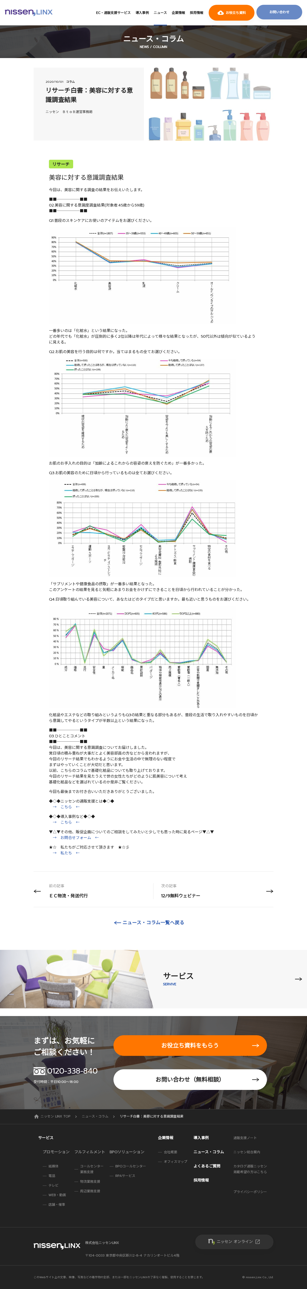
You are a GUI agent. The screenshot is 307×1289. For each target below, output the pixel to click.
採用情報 (196, 12)
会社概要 (170, 1152)
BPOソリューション (127, 1152)
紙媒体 (53, 1166)
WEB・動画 (57, 1195)
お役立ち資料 (232, 13)
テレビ (53, 1185)
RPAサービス (125, 1175)
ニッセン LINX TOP (53, 1116)
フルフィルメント (89, 1152)
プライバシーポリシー (250, 1191)
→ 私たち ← (66, 853)
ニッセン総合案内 (246, 1152)
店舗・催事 (56, 1204)
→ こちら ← (66, 807)
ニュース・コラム (96, 1116)
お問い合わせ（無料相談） (190, 1079)
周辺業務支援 (90, 1191)
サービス (45, 1138)
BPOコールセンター (130, 1166)
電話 (51, 1175)
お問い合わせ (279, 12)
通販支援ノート (245, 1138)
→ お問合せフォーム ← (76, 838)
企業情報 (178, 12)
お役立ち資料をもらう (190, 1045)
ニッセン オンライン (238, 1242)
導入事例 (142, 12)
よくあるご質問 (207, 1166)
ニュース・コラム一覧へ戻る (153, 922)
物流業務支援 (90, 1181)
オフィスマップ (175, 1161)
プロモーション (56, 1152)
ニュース (160, 12)
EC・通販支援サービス (113, 12)
